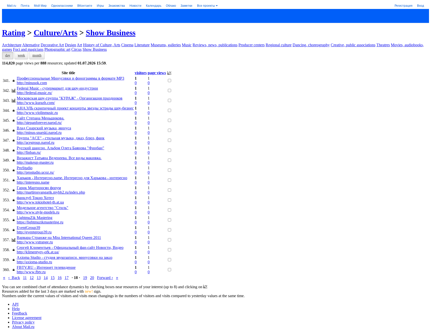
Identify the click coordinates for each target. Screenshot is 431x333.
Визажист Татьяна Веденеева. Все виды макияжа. (59, 158)
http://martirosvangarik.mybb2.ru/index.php (51, 192)
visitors (141, 73)
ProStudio (24, 168)
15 (53, 278)
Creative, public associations (353, 45)
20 (92, 278)
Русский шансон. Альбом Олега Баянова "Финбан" (60, 148)
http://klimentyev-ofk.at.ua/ (38, 252)
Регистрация (404, 5)
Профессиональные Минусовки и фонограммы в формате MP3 (70, 78)
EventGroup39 (28, 227)
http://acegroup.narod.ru (35, 142)
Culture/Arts (55, 32)
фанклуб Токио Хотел (35, 198)
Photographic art (57, 49)
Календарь (153, 5)
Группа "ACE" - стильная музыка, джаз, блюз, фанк (61, 138)
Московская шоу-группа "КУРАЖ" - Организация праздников (69, 98)
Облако (171, 5)
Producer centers (251, 45)
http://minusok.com (32, 83)
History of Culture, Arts (101, 45)
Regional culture (279, 45)
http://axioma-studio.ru (34, 262)
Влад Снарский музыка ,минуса (44, 128)
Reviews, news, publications (215, 45)
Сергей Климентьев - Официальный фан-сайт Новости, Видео (70, 247)
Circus (76, 49)
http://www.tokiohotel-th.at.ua (40, 202)
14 (46, 278)
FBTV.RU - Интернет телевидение (46, 267)
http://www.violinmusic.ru (37, 113)
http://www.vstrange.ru (35, 242)
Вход (420, 5)
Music (187, 45)
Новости (135, 5)
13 (39, 278)
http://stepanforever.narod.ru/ (39, 122)
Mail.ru (11, 5)
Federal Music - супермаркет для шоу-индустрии (57, 88)
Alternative (31, 45)
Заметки (186, 5)
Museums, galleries (166, 45)
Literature (142, 45)
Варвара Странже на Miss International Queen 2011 (59, 237)
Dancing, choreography (311, 45)
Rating (13, 32)
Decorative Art (52, 45)
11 (25, 278)
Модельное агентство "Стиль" (42, 208)
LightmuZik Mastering (34, 218)
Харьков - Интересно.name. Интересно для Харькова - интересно (72, 178)
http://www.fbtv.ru (31, 272)
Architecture (11, 45)
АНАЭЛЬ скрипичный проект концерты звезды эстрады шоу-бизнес (75, 108)
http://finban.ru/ (29, 152)
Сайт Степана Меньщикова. (40, 118)
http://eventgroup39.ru (34, 232)
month (36, 55)
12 (32, 278)
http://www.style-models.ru (38, 212)
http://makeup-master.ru (35, 162)
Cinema (127, 45)
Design (70, 45)
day (7, 55)
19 (85, 278)
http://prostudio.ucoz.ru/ (35, 172)
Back (14, 278)
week (21, 55)
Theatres (383, 45)
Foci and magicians (28, 49)
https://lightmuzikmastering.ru (40, 222)
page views (157, 73)
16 (60, 278)
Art (79, 45)
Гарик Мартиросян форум (39, 188)
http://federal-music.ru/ (34, 93)
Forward (105, 278)
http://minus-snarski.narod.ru (39, 132)
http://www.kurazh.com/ (36, 103)
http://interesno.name (33, 182)
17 (67, 278)
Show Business (110, 32)
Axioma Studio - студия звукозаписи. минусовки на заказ (64, 257)
